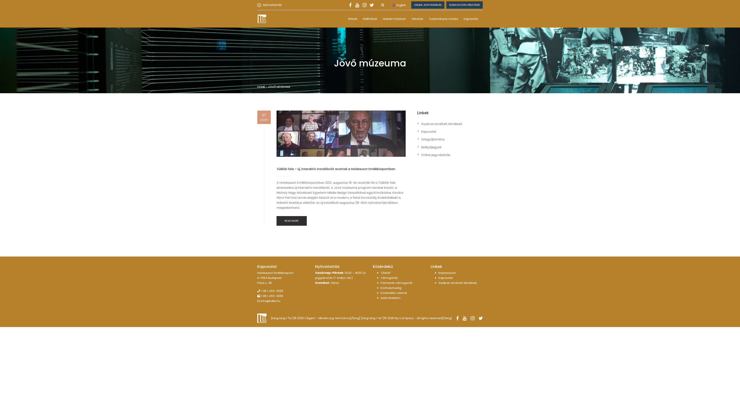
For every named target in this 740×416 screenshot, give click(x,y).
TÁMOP (386, 273)
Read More (292, 221)
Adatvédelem (390, 298)
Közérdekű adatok (394, 293)
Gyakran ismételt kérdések (441, 124)
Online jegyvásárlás (428, 5)
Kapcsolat (471, 19)
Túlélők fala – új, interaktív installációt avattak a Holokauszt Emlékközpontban (336, 169)
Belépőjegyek (431, 147)
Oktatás (417, 19)
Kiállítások (370, 19)
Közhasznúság (391, 288)
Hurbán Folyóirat (394, 19)
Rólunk (352, 19)
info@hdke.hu (270, 301)
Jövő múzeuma (279, 87)
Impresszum (447, 273)
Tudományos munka (443, 19)
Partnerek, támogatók (396, 283)
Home (261, 87)
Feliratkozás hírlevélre (464, 5)
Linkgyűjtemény (433, 139)
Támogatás (389, 278)
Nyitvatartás (272, 5)
